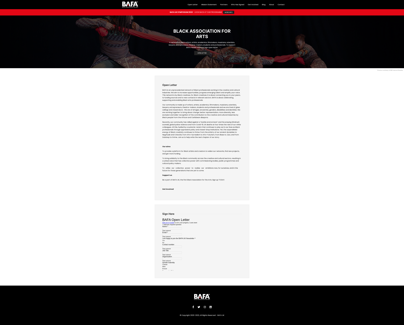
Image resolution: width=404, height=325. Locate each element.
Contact (281, 4)
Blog (263, 4)
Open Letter (202, 53)
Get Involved (253, 4)
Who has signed (237, 4)
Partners (223, 4)
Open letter (193, 4)
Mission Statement (209, 4)
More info (229, 12)
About (271, 4)
